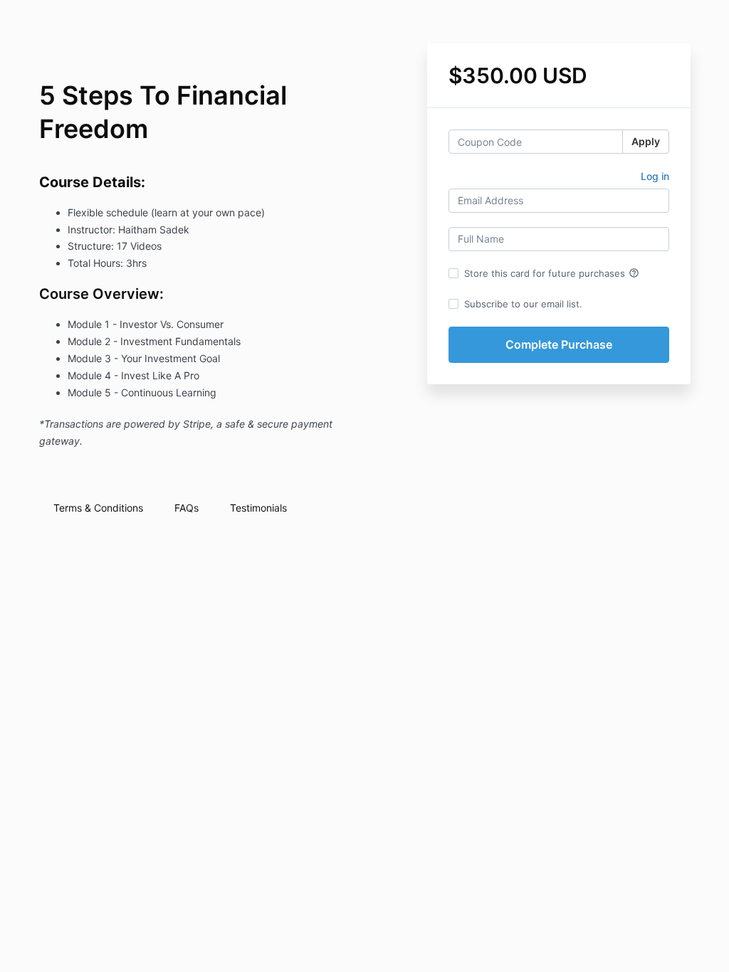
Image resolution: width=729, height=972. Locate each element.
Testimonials (258, 508)
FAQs (186, 508)
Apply (645, 141)
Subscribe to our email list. (523, 304)
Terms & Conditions (98, 508)
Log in (655, 176)
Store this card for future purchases (551, 273)
